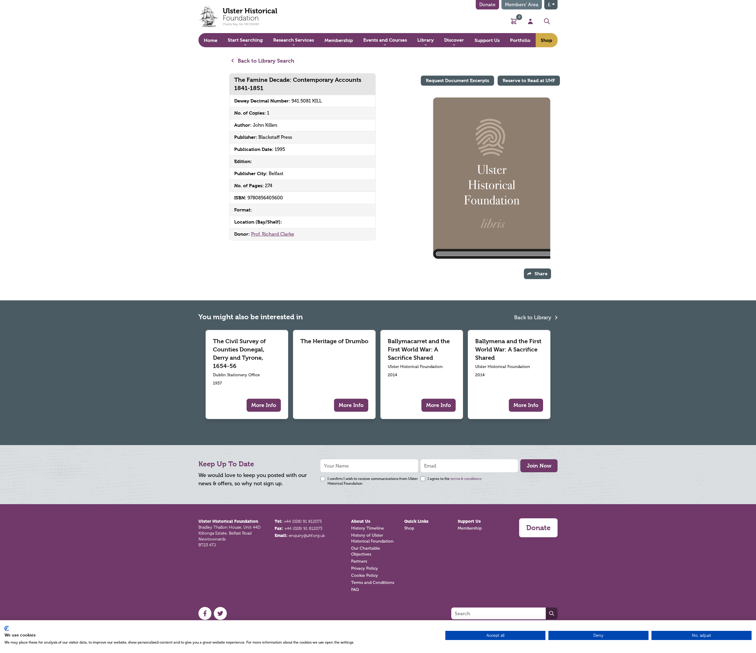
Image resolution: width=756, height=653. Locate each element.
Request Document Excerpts (457, 80)
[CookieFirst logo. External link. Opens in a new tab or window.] (6, 628)
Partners (359, 561)
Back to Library (533, 317)
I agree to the (454, 479)
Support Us (469, 521)
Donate (487, 4)
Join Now (539, 466)
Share (541, 273)
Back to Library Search (265, 61)
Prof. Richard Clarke (272, 234)
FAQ (355, 589)
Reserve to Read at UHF (529, 80)
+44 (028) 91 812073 (303, 521)
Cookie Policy (364, 575)
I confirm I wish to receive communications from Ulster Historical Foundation (373, 481)
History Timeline (367, 528)
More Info (263, 405)
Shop (409, 528)
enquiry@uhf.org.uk (307, 535)
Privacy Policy (364, 568)
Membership (470, 528)
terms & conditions (466, 479)
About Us (360, 521)
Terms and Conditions (372, 582)
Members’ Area (521, 4)
